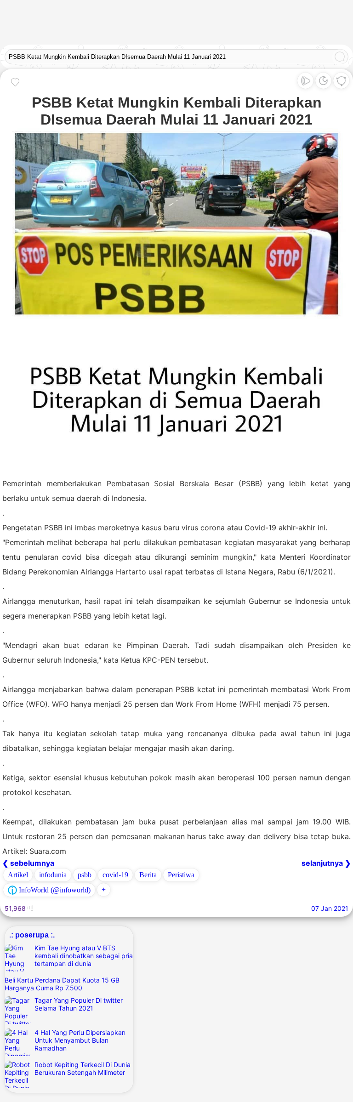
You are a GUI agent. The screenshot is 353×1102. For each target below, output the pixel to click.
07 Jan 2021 (329, 908)
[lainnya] (341, 83)
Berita (148, 875)
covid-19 (115, 875)
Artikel (18, 875)
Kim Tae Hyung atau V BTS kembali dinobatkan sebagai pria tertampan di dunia (83, 955)
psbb (84, 875)
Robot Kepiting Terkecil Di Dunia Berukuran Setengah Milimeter (82, 1068)
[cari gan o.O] (339, 57)
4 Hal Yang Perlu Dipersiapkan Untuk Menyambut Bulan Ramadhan (79, 1040)
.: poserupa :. (32, 935)
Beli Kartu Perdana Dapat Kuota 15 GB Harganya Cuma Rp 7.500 (62, 984)
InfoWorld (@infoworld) (54, 890)
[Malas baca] (305, 83)
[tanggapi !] (15, 82)
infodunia (53, 875)
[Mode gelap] (323, 83)
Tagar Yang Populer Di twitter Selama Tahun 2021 (78, 1004)
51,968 (16, 908)
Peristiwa (181, 875)
